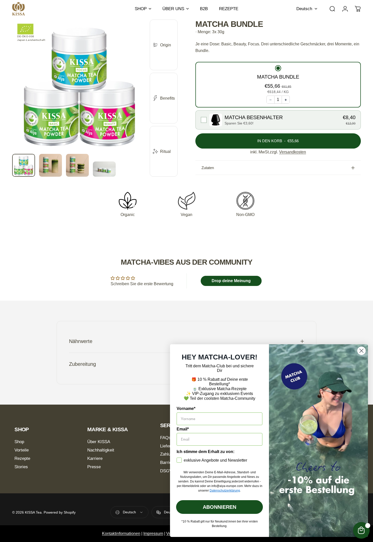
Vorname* (186, 408)
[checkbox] (278, 120)
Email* (183, 429)
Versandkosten (292, 152)
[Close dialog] (361, 350)
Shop (19, 441)
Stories (21, 466)
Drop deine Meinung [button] (231, 281)
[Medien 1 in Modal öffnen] (79, 87)
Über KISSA (98, 441)
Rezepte (22, 458)
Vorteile (21, 450)
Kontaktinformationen (121, 533)
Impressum (153, 533)
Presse (94, 466)
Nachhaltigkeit (100, 450)
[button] (278, 80)
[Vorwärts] (133, 96)
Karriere (95, 458)
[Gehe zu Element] (23, 165)
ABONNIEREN (219, 507)
